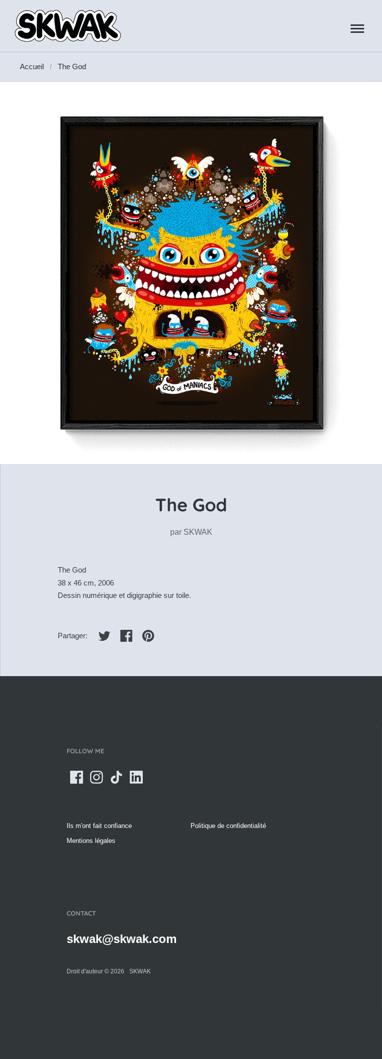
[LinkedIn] (136, 777)
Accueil (32, 66)
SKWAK (198, 532)
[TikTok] (116, 777)
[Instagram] (96, 777)
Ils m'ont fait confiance (99, 825)
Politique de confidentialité (228, 825)
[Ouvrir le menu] (357, 28)
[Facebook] (76, 777)
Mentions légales (91, 840)
